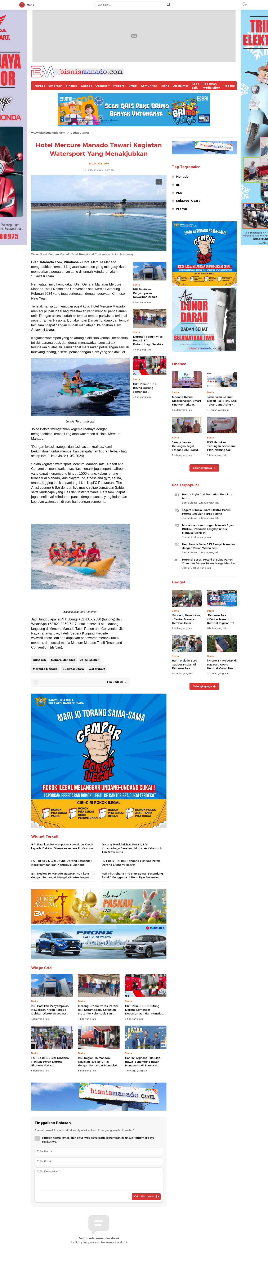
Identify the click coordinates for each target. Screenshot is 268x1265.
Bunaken (39, 660)
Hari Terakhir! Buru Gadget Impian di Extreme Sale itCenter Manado (184, 666)
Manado (182, 176)
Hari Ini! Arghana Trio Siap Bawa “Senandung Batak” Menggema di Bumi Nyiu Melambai (132, 875)
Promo (181, 209)
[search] (169, 4)
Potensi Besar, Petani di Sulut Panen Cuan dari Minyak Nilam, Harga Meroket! (209, 561)
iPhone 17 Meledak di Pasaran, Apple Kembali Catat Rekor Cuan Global (222, 666)
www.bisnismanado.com (48, 132)
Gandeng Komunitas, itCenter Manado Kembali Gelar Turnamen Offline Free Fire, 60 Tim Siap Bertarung (186, 625)
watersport (97, 669)
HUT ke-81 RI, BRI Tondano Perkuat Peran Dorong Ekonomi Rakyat (131, 862)
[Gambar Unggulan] (98, 250)
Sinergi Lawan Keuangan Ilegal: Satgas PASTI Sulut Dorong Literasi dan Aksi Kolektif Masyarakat (185, 452)
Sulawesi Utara (188, 201)
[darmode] (244, 4)
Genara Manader (63, 660)
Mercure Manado (45, 669)
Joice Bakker (89, 660)
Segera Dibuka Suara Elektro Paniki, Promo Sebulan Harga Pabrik (206, 511)
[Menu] (23, 5)
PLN (179, 193)
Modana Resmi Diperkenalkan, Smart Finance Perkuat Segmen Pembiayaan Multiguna (186, 404)
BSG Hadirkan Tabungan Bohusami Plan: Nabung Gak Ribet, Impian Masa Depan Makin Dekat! (221, 450)
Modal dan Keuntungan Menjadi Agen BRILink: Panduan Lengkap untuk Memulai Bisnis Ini (208, 528)
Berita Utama (79, 132)
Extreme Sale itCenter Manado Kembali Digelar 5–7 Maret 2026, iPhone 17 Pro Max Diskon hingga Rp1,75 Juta (220, 625)
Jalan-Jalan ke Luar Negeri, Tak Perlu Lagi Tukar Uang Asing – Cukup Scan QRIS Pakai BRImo (222, 404)
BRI (178, 185)
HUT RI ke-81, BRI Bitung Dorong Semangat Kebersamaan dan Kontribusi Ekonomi (146, 391)
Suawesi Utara (73, 669)
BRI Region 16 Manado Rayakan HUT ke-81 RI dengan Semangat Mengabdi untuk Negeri (62, 875)
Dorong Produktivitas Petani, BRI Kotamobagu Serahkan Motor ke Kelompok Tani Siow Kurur (149, 344)
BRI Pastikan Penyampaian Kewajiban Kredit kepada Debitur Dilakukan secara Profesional (145, 299)
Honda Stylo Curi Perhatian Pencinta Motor (207, 496)
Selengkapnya (202, 467)
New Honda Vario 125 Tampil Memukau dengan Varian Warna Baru (209, 546)
